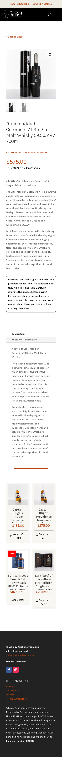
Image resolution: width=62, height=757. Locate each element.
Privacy (10, 694)
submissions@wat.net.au (20, 655)
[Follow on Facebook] (9, 670)
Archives (29, 152)
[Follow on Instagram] (16, 670)
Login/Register (19, 4)
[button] (50, 55)
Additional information (24, 339)
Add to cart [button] (18, 536)
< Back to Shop (14, 36)
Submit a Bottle (42, 4)
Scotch (42, 152)
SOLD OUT (18, 599)
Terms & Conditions (17, 698)
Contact (10, 686)
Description (18, 334)
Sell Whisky (12, 690)
